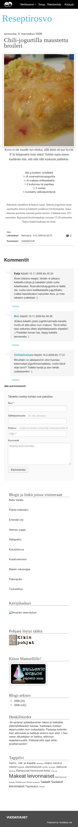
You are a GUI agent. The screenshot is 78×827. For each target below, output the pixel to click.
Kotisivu (38, 427)
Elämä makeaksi (18, 509)
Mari (16, 316)
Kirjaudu (69, 4)
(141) (20, 705)
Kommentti (13, 440)
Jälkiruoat (61, 767)
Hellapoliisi (15, 539)
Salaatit (45, 781)
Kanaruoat (28, 241)
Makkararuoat (60, 777)
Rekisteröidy (54, 4)
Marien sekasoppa (19, 569)
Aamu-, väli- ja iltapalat (22, 763)
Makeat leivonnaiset (31, 776)
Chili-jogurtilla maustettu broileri (36, 42)
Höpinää (20, 767)
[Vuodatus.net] (17, 817)
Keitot (47, 771)
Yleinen (42, 787)
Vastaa (15, 306)
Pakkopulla (15, 579)
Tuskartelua (16, 589)
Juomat (51, 767)
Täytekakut (31, 786)
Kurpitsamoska (17, 559)
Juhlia (45, 767)
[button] (35, 4)
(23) (19, 700)
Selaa (42, 4)
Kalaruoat (12, 771)
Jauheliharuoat (33, 767)
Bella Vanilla (16, 500)
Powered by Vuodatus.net (59, 822)
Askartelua (40, 763)
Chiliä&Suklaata (24, 355)
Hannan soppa (17, 529)
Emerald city (16, 519)
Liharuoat (54, 771)
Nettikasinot (27, 4)
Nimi (11, 403)
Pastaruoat (21, 782)
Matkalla (12, 782)
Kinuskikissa (16, 549)
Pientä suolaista (33, 782)
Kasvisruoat (36, 771)
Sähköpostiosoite (27, 415)
